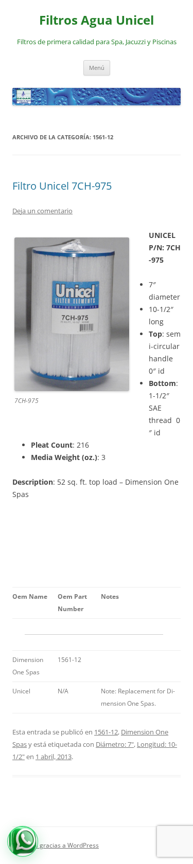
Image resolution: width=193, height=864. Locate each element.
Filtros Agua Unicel (96, 20)
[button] (22, 841)
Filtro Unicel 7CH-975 (62, 186)
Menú (96, 67)
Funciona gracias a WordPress (55, 845)
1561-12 (106, 732)
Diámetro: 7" (115, 744)
